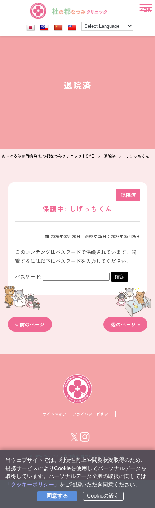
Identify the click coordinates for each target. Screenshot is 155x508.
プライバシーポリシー (92, 414)
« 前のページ (30, 324)
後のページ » (125, 324)
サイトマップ (54, 414)
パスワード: (29, 276)
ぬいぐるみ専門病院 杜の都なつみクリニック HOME (47, 156)
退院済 (110, 156)
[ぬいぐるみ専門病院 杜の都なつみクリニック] (77, 388)
